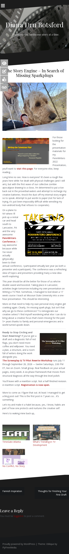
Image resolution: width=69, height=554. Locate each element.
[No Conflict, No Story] (16, 457)
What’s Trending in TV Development (44, 443)
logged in (18, 516)
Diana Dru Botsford (34, 24)
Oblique (50, 543)
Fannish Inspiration (12, 491)
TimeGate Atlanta (11, 441)
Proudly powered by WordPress (18, 543)
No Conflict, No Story (13, 466)
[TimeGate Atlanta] (16, 432)
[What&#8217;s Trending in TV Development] (46, 432)
